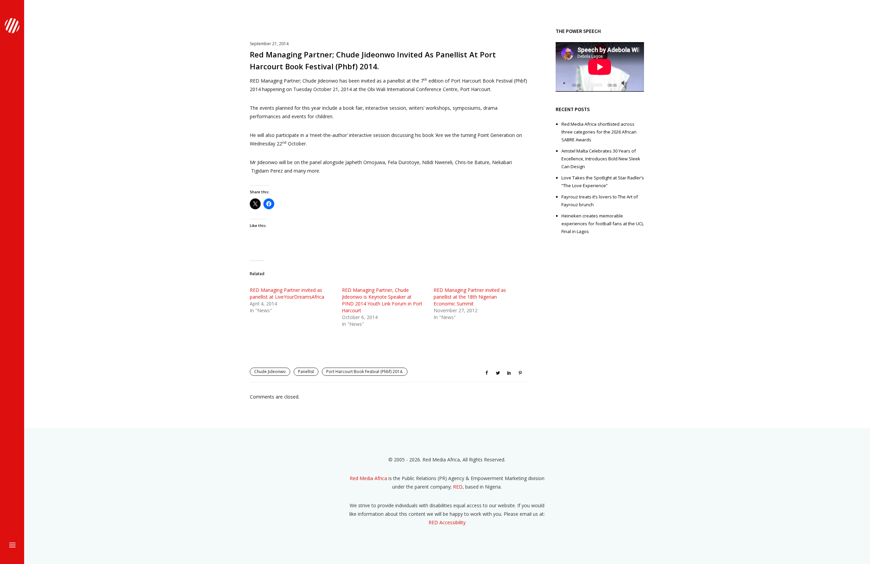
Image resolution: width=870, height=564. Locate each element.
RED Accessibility (447, 522)
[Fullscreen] (634, 83)
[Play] (564, 83)
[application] (600, 67)
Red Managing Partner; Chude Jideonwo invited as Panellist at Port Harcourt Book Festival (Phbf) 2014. (373, 60)
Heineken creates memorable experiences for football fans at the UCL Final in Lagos (602, 223)
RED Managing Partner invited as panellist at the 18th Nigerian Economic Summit (470, 297)
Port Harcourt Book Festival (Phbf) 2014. (364, 371)
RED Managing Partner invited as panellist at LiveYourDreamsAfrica (287, 293)
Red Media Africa (368, 478)
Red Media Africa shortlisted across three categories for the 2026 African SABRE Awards (599, 132)
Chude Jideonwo (270, 371)
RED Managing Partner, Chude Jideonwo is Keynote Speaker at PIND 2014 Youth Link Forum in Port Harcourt (382, 300)
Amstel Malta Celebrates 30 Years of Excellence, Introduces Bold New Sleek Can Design (600, 159)
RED (458, 486)
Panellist (306, 371)
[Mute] (624, 83)
